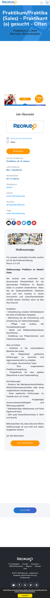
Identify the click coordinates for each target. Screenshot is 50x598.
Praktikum (11, 161)
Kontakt (25, 564)
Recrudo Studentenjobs (21, 138)
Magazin (29, 566)
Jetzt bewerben (25, 443)
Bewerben (18, 151)
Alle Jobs (25, 510)
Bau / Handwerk (14, 170)
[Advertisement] (25, 69)
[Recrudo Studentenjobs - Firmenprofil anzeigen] (25, 127)
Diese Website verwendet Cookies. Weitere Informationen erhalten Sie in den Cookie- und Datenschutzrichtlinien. (25, 590)
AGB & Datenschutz (16, 566)
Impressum (35, 564)
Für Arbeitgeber (14, 564)
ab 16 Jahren (23, 161)
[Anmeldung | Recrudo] (41, 3)
